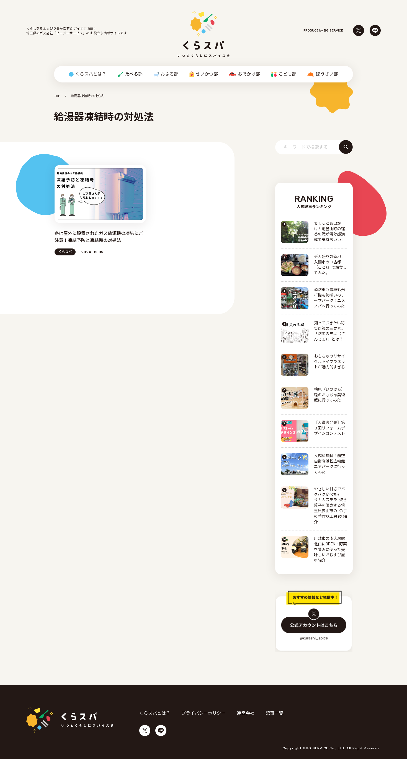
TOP (57, 96)
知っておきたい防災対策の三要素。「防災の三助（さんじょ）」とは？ (329, 331)
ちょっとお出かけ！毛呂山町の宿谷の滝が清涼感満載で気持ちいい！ (329, 231)
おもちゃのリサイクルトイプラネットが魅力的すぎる (329, 362)
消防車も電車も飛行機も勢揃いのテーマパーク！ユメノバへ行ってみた (329, 298)
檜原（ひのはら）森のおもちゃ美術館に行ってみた (329, 395)
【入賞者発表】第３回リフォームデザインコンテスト (329, 428)
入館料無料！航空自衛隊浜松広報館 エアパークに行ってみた (329, 464)
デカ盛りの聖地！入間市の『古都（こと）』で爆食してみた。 (330, 265)
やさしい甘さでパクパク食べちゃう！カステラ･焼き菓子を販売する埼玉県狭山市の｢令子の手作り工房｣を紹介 (330, 505)
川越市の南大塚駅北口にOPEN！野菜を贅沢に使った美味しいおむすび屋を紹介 (330, 549)
